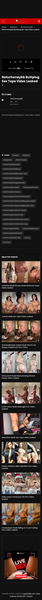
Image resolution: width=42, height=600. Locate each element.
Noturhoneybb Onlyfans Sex (13, 215)
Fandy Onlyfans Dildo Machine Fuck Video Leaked (19, 467)
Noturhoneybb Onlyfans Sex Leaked (16, 219)
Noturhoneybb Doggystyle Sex (14, 183)
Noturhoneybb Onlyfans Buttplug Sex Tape (18, 206)
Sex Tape (7, 242)
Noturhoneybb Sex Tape (12, 238)
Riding (27, 238)
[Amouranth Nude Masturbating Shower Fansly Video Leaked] (21, 362)
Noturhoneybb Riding (30, 228)
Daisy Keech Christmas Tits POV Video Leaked (18, 498)
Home (4, 27)
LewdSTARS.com (29, 594)
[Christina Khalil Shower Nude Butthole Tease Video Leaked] (21, 272)
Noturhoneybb (27, 27)
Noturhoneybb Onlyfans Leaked (15, 210)
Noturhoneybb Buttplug (12, 169)
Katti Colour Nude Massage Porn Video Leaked (18, 408)
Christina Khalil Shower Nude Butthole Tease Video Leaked (20, 286)
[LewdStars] (21, 21)
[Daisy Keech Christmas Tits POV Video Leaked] (21, 483)
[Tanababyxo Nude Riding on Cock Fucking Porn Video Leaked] (21, 514)
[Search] (39, 21)
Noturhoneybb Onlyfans (12, 192)
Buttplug (26, 155)
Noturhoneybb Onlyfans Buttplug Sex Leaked (19, 201)
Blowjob (15, 155)
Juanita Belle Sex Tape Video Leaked (17, 316)
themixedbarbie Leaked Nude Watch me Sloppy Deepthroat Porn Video (19, 346)
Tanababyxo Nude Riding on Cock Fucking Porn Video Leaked (20, 529)
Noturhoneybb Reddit (11, 228)
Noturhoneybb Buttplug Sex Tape (15, 174)
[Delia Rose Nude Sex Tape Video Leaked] (21, 424)
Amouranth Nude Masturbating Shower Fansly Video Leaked (18, 377)
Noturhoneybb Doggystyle (13, 178)
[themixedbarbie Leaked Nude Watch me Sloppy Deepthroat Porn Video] (21, 331)
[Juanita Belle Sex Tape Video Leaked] (21, 302)
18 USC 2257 (21, 596)
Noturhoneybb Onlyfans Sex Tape (15, 224)
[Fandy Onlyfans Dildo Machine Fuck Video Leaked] (21, 452)
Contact (29, 596)
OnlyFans (13, 27)
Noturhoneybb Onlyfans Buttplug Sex (17, 196)
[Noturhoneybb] (5, 101)
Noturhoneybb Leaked (11, 187)
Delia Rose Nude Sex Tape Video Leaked (19, 437)
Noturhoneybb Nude (31, 187)
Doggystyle (8, 160)
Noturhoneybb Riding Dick (13, 233)
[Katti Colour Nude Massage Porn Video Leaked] (21, 393)
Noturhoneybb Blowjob (11, 164)
